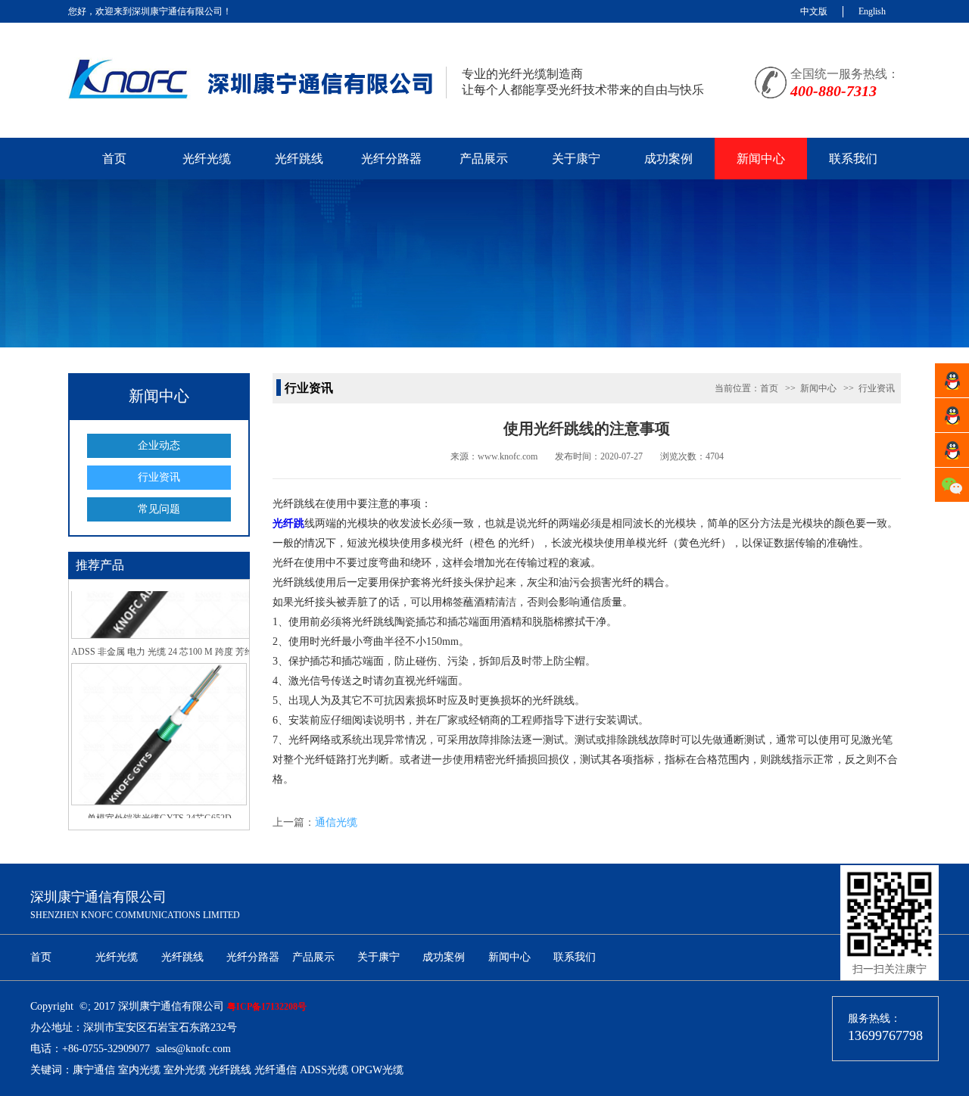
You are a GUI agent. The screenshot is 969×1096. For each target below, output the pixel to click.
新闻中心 (761, 158)
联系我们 (853, 158)
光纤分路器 (391, 158)
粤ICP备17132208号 (267, 1006)
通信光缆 (336, 822)
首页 (114, 158)
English (872, 11)
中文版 (813, 11)
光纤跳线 (299, 158)
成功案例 (668, 158)
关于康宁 (576, 158)
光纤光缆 (206, 158)
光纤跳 (288, 523)
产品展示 (484, 158)
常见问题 (159, 509)
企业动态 (159, 445)
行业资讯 (159, 477)
